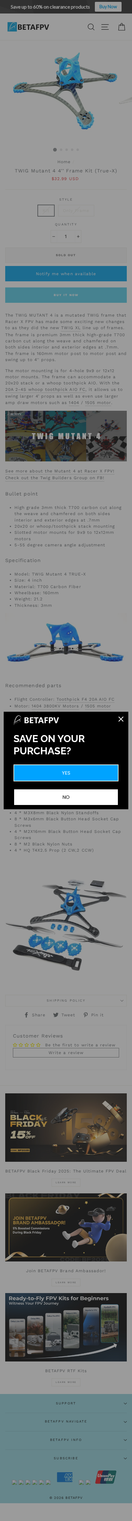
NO (66, 797)
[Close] (121, 719)
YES (66, 772)
